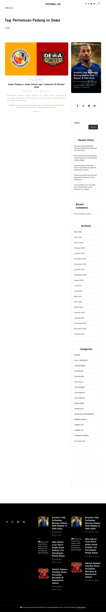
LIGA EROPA (78, 371)
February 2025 (79, 312)
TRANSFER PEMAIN (81, 435)
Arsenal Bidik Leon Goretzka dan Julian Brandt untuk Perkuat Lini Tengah (84, 187)
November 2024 (80, 329)
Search (77, 123)
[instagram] (88, 4)
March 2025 (78, 307)
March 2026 (78, 242)
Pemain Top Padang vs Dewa (26, 107)
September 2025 (80, 275)
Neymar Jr (77, 87)
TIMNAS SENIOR (80, 419)
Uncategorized (79, 441)
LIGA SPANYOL (79, 398)
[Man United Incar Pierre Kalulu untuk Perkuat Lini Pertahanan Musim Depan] (43, 553)
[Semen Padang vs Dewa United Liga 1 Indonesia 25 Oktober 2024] (36, 59)
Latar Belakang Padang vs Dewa (30, 105)
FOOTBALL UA (53, 4)
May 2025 (78, 296)
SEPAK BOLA (79, 409)
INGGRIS (77, 355)
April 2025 (78, 302)
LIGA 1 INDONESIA (36, 79)
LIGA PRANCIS (79, 392)
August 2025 (79, 280)
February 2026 (79, 248)
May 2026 (78, 232)
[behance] (94, 4)
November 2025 (80, 264)
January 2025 (79, 318)
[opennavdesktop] (98, 3)
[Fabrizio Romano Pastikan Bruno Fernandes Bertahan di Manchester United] (43, 580)
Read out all (36, 111)
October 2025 (79, 269)
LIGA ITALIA (78, 382)
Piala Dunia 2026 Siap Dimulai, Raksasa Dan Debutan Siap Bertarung (85, 177)
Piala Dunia (86, 87)
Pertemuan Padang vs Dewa (46, 107)
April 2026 (78, 237)
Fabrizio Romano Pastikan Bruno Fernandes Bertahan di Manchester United (85, 168)
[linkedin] (91, 4)
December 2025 (80, 259)
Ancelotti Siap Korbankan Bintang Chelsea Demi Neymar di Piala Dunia (86, 75)
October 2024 (79, 334)
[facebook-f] (85, 4)
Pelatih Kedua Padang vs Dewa (53, 105)
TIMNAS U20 (79, 425)
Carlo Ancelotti (79, 85)
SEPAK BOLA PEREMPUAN (84, 414)
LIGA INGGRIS (79, 376)
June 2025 (78, 291)
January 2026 (79, 253)
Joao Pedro (89, 85)
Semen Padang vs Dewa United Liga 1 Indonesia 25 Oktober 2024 (36, 85)
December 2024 (80, 323)
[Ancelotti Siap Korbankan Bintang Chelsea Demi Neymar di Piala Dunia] (43, 526)
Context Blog (81, 607)
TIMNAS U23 (79, 430)
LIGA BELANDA (79, 366)
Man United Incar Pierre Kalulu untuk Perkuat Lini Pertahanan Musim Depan (85, 158)
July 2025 (78, 286)
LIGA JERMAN (79, 387)
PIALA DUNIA (80, 68)
